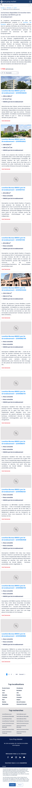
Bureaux (9, 8)
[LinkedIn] (20, 757)
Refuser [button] (20, 784)
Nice (3, 699)
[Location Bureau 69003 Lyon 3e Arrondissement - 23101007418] (16, 229)
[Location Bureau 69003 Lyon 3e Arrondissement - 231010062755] (16, 328)
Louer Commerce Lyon (8, 723)
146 (17, 674)
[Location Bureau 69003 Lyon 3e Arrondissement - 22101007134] (16, 179)
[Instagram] (16, 757)
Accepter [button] (12, 784)
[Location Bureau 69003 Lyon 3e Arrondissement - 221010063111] (16, 433)
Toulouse (4, 697)
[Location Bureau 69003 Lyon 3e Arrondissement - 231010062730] (16, 577)
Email (4, 766)
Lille (18, 692)
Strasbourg (20, 688)
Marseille (4, 695)
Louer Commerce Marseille (6, 726)
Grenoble (19, 697)
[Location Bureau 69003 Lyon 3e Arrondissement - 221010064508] (16, 529)
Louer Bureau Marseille (8, 716)
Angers (18, 699)
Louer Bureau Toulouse (8, 721)
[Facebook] (8, 757)
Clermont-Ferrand (22, 704)
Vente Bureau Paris (21, 718)
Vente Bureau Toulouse (23, 721)
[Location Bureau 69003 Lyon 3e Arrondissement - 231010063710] (16, 383)
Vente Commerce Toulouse (21, 732)
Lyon (3, 692)
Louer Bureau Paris (7, 718)
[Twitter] (12, 757)
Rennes (18, 695)
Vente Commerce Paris (23, 729)
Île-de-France (6, 688)
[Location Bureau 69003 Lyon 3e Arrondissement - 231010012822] (16, 131)
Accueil (3, 8)
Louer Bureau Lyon (7, 714)
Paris (3, 690)
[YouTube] (24, 757)
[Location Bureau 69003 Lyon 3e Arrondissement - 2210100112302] (16, 279)
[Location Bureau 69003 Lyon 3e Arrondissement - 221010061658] (16, 625)
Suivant (21, 674)
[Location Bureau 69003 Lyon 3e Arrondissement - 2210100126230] (16, 82)
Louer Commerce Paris (8, 729)
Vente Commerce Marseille (21, 726)
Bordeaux (19, 690)
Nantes (4, 702)
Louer (15, 8)
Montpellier (5, 704)
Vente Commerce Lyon (23, 723)
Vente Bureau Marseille (22, 716)
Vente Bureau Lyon (21, 714)
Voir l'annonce (6, 120)
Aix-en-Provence (21, 702)
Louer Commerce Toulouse (6, 732)
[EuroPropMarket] (8, 1)
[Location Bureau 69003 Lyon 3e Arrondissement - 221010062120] (16, 481)
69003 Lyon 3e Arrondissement (11, 9)
